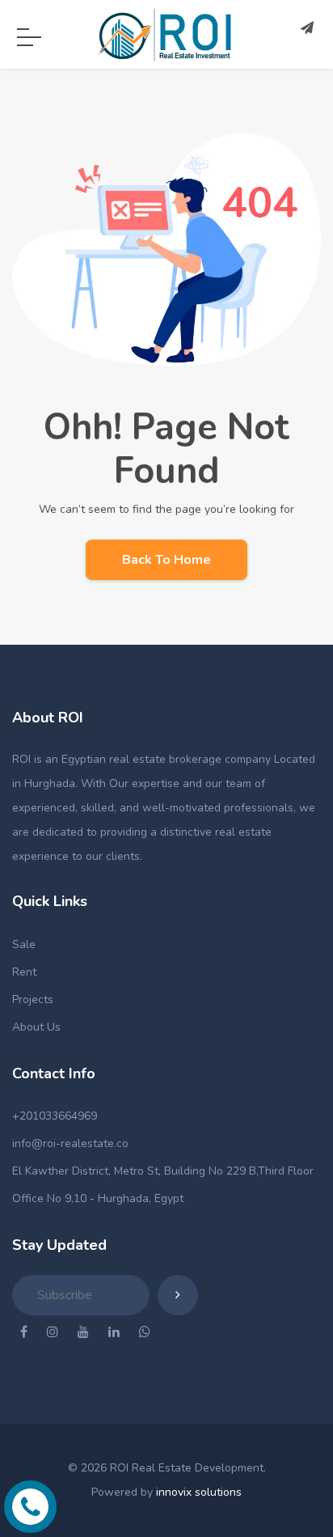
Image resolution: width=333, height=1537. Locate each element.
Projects (32, 999)
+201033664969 (54, 1116)
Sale (24, 944)
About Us (36, 1027)
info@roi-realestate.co (70, 1143)
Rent (24, 972)
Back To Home (166, 560)
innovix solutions (199, 1492)
